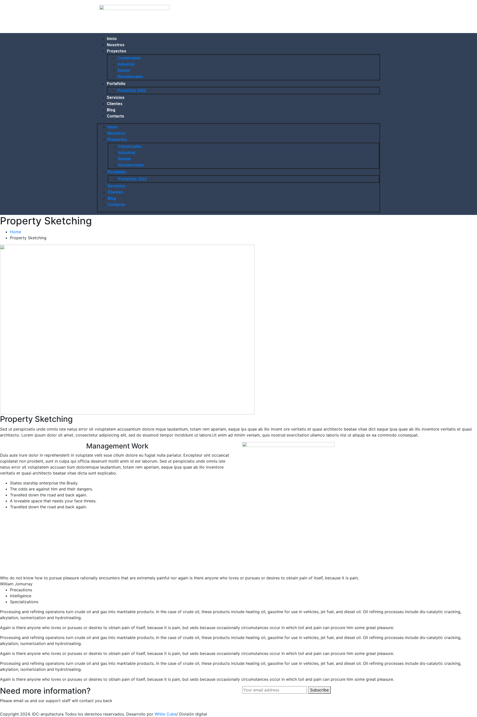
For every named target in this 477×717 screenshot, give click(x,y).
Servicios (115, 97)
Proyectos (116, 51)
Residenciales (130, 76)
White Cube (165, 714)
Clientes (114, 103)
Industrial (126, 64)
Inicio (112, 38)
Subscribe (319, 689)
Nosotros (115, 44)
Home (17, 231)
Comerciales (129, 58)
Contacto (115, 116)
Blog (111, 110)
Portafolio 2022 (132, 90)
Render (124, 70)
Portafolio (116, 83)
